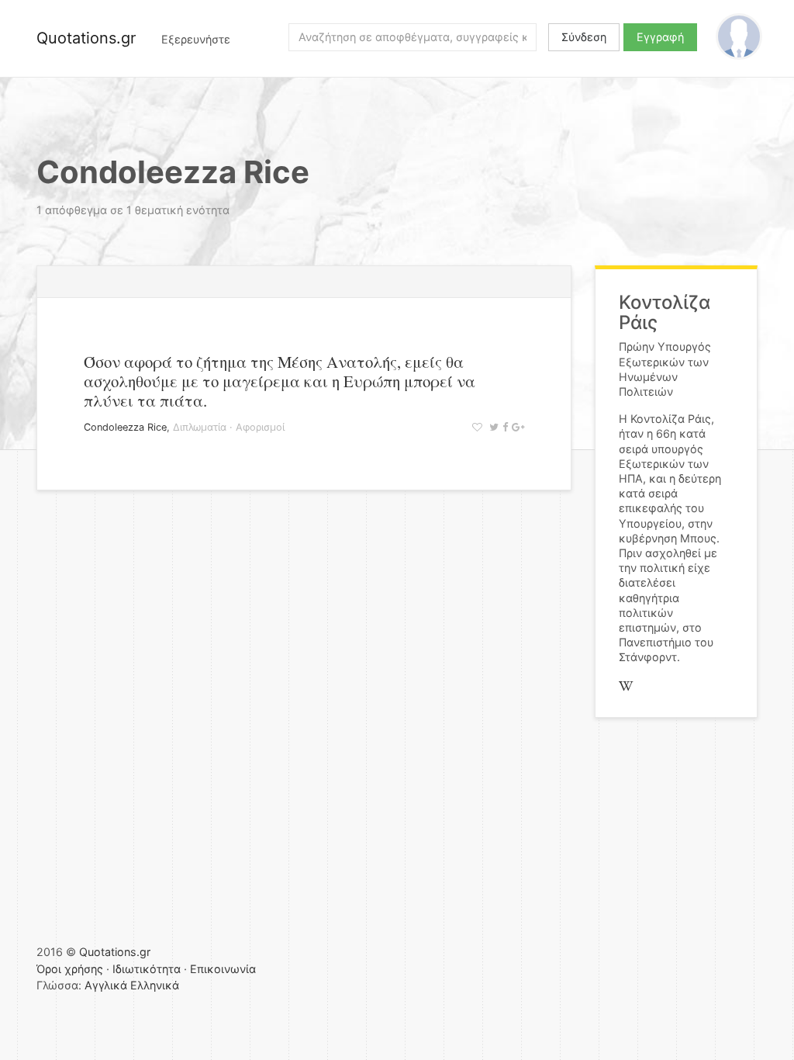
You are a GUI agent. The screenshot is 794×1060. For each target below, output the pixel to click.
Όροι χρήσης (69, 968)
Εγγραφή (660, 36)
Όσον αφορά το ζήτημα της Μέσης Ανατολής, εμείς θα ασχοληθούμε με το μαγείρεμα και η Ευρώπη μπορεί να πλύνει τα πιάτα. (279, 381)
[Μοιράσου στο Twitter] (492, 427)
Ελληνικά (154, 985)
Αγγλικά (106, 985)
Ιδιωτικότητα (146, 968)
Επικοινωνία (223, 968)
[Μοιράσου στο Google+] (516, 427)
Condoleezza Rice (125, 427)
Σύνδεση (583, 36)
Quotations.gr (86, 38)
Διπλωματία (199, 427)
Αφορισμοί (260, 427)
